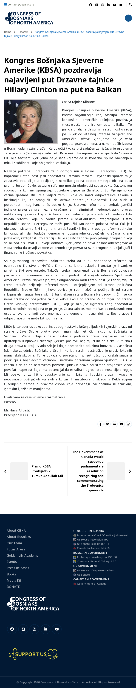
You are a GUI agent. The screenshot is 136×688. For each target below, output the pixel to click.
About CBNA (16, 530)
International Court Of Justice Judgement (102, 535)
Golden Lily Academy (22, 555)
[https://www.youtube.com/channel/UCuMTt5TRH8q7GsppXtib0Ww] (57, 629)
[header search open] (130, 4)
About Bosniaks (19, 536)
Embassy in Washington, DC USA (97, 557)
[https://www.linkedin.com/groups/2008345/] (45, 629)
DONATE (13, 586)
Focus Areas (16, 549)
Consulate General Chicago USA (96, 561)
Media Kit (14, 580)
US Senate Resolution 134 (93, 543)
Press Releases (18, 568)
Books (11, 574)
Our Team (14, 543)
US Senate (83, 574)
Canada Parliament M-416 (93, 548)
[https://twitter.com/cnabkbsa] (23, 629)
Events (12, 561)
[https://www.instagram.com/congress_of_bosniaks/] (34, 629)
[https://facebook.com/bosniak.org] (12, 629)
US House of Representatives (95, 570)
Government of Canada (91, 583)
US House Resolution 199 (92, 539)
